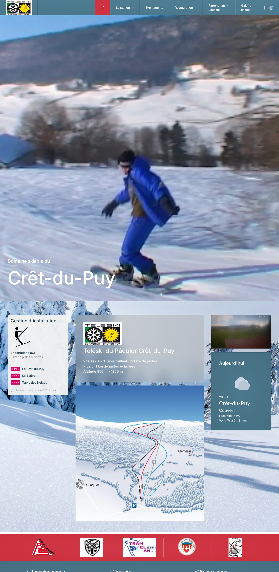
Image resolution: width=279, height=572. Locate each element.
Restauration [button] (184, 7)
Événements (154, 7)
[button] (219, 7)
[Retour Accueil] (19, 7)
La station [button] (123, 7)
